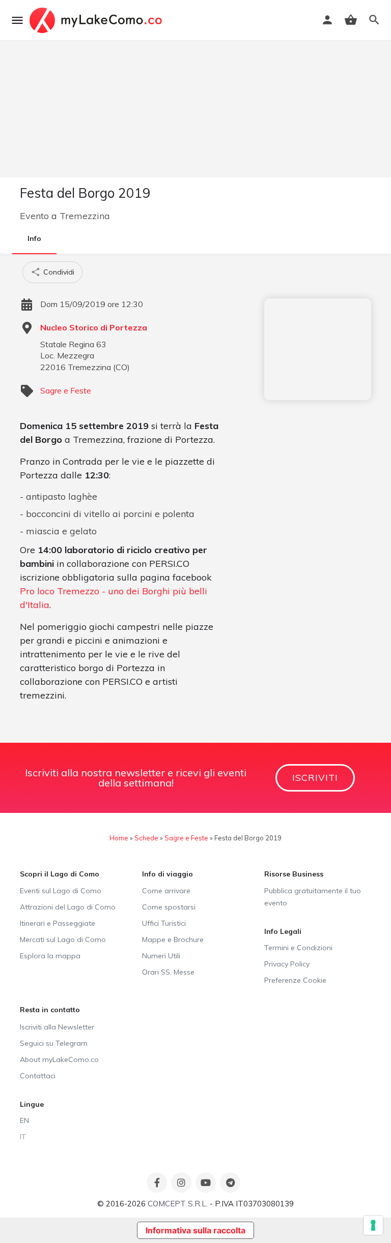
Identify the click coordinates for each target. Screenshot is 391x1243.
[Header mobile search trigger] (374, 19)
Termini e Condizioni (298, 947)
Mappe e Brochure (173, 939)
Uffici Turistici (164, 923)
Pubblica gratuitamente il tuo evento (312, 896)
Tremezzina (85, 216)
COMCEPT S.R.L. (178, 1203)
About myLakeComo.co (59, 1059)
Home (118, 838)
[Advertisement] (317, 349)
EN (24, 1120)
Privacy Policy (287, 963)
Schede (146, 838)
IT (23, 1136)
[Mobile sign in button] (327, 19)
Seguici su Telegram (54, 1043)
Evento (34, 216)
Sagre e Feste (65, 390)
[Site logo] (97, 20)
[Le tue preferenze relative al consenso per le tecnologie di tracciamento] (373, 1225)
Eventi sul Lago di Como (60, 890)
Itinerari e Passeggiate (57, 923)
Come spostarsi (169, 907)
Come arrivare (166, 890)
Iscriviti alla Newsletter (57, 1027)
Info (34, 238)
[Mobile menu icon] (17, 20)
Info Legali (282, 931)
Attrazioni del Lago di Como (68, 907)
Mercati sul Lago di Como (63, 939)
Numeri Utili (161, 955)
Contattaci (37, 1075)
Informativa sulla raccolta (195, 1230)
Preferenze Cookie (295, 980)
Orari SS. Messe (168, 972)
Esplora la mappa (50, 955)
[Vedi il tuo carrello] (350, 19)
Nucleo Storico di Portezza (93, 327)
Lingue (32, 1104)
